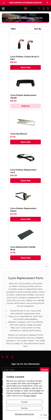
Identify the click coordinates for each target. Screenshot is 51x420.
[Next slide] (47, 2)
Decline (24, 408)
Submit (44, 370)
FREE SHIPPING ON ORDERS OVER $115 (25, 3)
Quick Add (25, 67)
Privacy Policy (29, 395)
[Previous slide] (4, 2)
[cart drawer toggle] (48, 8)
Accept (24, 402)
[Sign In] (43, 8)
